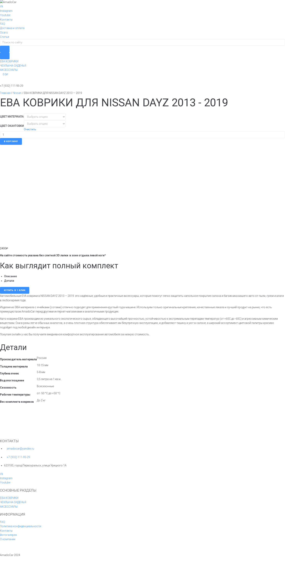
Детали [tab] (9, 280)
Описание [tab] (10, 276)
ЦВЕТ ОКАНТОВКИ (12, 125)
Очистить (30, 129)
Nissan (17, 92)
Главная (5, 92)
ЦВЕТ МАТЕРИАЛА (12, 116)
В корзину (11, 141)
